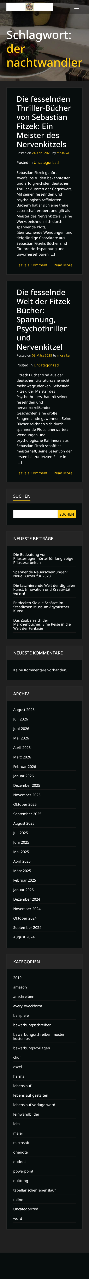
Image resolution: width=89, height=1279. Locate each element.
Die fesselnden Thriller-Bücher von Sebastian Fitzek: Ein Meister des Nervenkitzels (44, 122)
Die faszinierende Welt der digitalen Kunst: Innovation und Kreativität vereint (44, 589)
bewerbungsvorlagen (31, 1047)
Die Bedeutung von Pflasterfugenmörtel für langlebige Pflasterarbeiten (43, 558)
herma (18, 1076)
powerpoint (23, 1171)
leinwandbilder (26, 1114)
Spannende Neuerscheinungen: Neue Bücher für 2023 (40, 573)
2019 (17, 977)
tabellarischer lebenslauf (34, 1190)
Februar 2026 (24, 766)
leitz (16, 1123)
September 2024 (27, 927)
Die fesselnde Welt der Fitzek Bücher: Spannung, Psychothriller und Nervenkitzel (44, 319)
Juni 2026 (21, 728)
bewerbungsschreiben (32, 1024)
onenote (20, 1152)
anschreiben (23, 996)
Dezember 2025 (26, 785)
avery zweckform (27, 1005)
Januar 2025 (23, 889)
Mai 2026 (21, 738)
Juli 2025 (20, 832)
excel (17, 1066)
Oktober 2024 (25, 918)
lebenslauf (22, 1085)
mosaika (63, 153)
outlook (19, 1161)
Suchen (21, 496)
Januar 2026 (23, 775)
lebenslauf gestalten (30, 1095)
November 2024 (27, 908)
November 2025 (27, 794)
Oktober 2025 (25, 804)
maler (18, 1133)
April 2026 (22, 747)
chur (17, 1057)
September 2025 (27, 813)
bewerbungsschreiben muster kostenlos (39, 1036)
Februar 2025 (24, 880)
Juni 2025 (21, 842)
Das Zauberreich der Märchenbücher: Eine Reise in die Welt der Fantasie (42, 624)
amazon (20, 987)
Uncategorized (46, 162)
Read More (63, 264)
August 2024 (24, 936)
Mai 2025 (21, 851)
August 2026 (24, 709)
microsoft (21, 1142)
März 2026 (22, 757)
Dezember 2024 (26, 899)
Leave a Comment (32, 264)
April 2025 (22, 861)
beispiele (21, 1015)
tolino (18, 1199)
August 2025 (24, 823)
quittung (20, 1180)
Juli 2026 (20, 719)
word (17, 1218)
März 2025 (22, 870)
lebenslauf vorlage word (34, 1104)
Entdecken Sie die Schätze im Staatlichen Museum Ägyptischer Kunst (41, 606)
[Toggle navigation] (77, 7)
